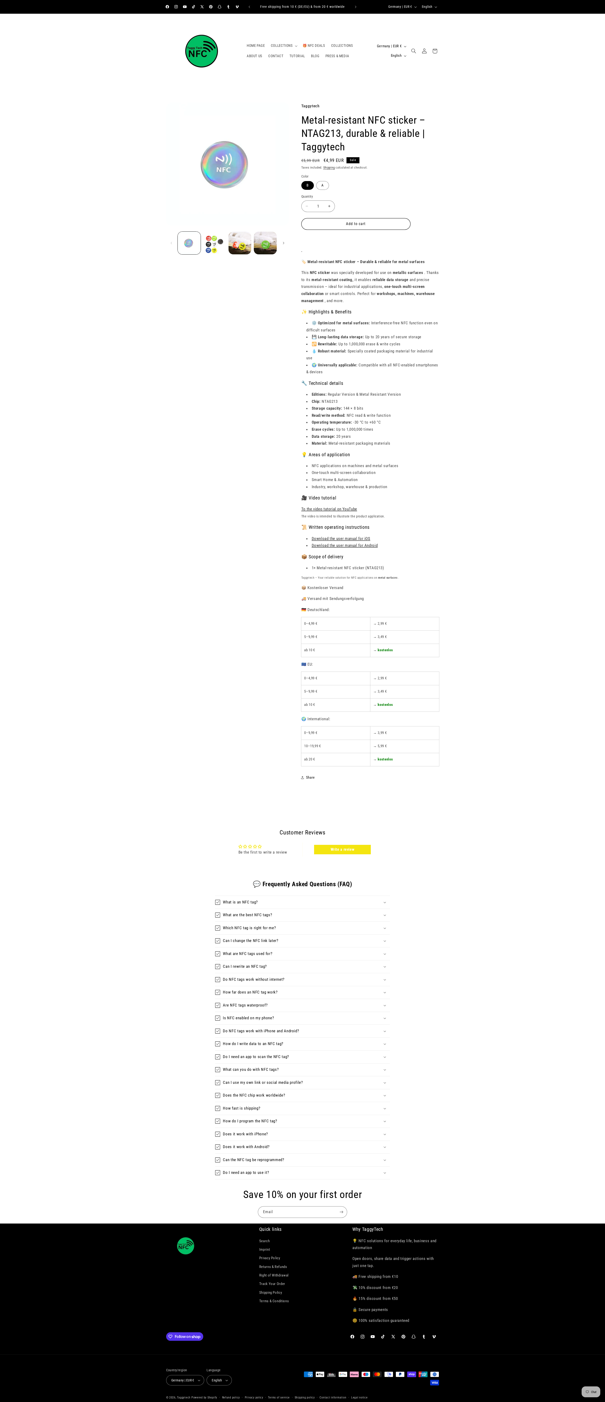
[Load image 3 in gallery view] (214, 243)
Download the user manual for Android (345, 545)
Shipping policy (305, 1397)
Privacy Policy (269, 1258)
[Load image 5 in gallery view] (265, 243)
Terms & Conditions (274, 1301)
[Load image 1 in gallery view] (189, 243)
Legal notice (359, 1397)
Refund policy (231, 1397)
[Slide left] (171, 243)
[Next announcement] (355, 7)
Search (264, 1241)
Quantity (307, 196)
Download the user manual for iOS (341, 538)
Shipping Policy (270, 1292)
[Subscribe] (341, 1212)
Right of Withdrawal (274, 1275)
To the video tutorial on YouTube (329, 509)
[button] (283, 46)
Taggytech (183, 1397)
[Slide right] (283, 243)
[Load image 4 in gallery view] (240, 243)
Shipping (329, 167)
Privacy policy (254, 1397)
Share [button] (310, 777)
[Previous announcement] (249, 7)
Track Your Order (272, 1284)
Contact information (333, 1397)
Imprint (264, 1249)
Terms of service (279, 1397)
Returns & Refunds (273, 1267)
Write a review (342, 849)
